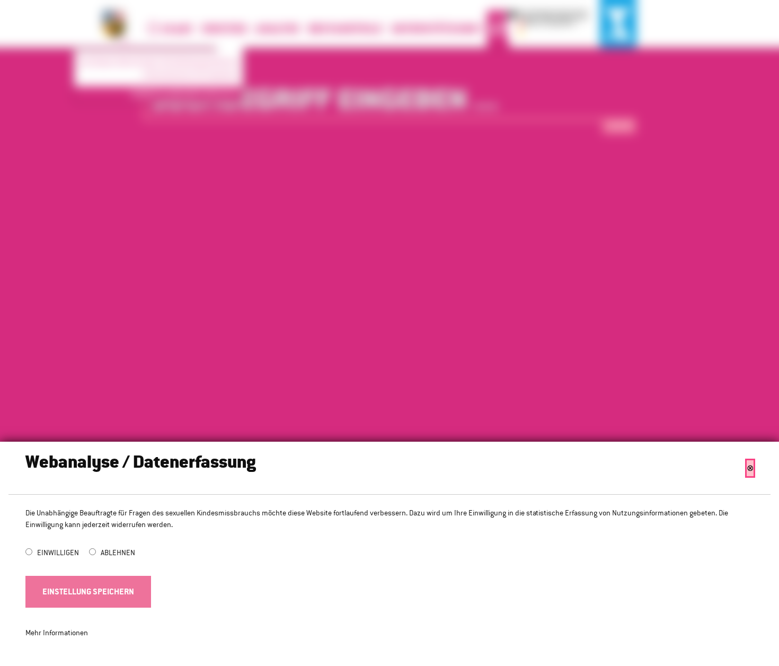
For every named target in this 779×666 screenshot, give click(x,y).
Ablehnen (118, 552)
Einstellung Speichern (88, 591)
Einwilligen (59, 552)
